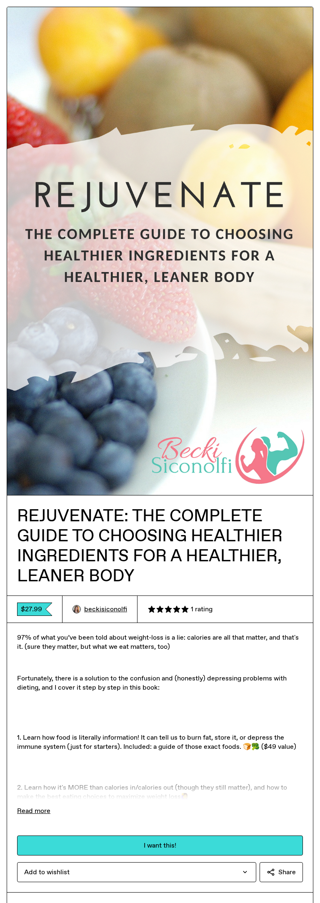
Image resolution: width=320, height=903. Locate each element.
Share (287, 872)
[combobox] (136, 872)
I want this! (160, 845)
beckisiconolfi (105, 609)
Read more (33, 811)
